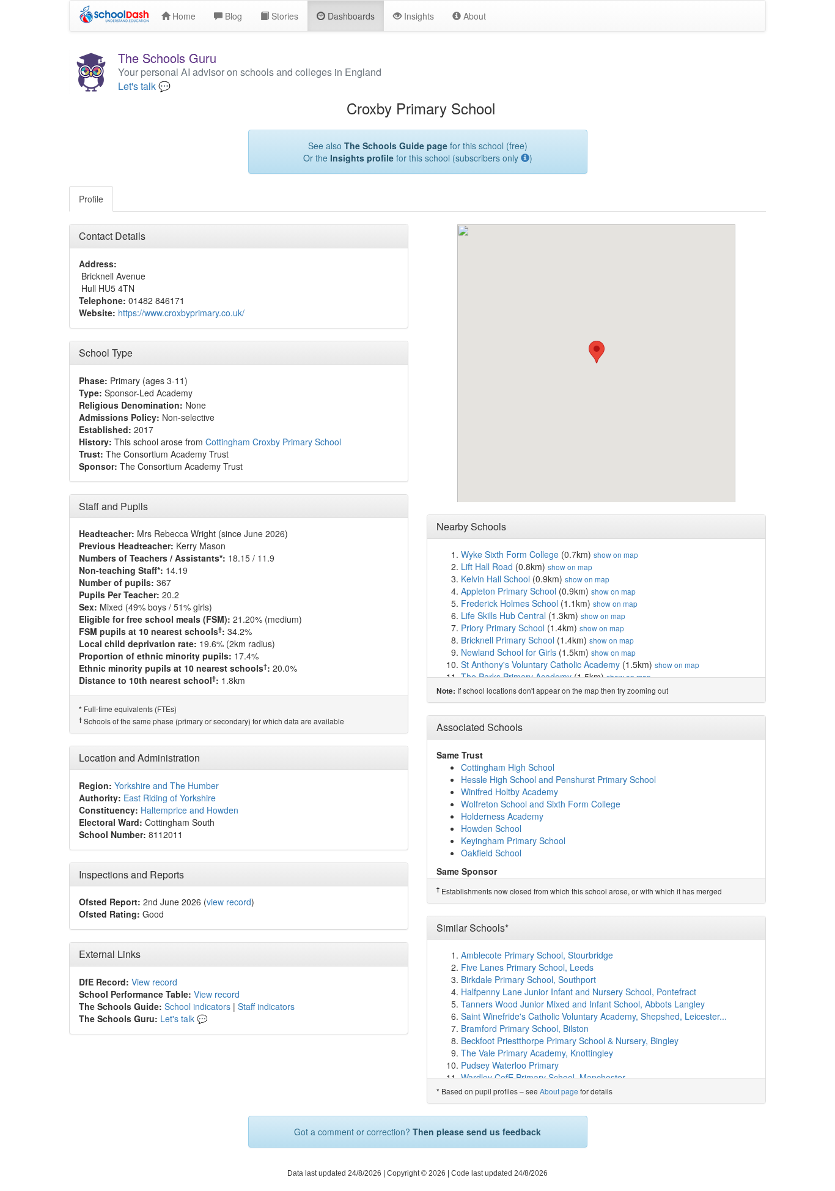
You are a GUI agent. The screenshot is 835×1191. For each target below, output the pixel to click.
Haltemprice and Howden (189, 810)
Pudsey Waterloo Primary (510, 1065)
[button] (597, 352)
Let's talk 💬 (144, 86)
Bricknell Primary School (507, 640)
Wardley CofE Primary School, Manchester (543, 1077)
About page (559, 1091)
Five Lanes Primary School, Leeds (527, 967)
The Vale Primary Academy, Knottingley (537, 1053)
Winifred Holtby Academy (509, 791)
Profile (91, 199)
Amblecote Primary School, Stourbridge (537, 955)
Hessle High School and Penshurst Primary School (558, 779)
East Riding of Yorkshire (169, 798)
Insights (418, 16)
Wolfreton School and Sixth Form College (540, 804)
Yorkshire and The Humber (166, 785)
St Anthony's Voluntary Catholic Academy (540, 664)
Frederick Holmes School (509, 603)
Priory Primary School (503, 627)
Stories (283, 16)
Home (183, 16)
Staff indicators (266, 1006)
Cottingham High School (507, 767)
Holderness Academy (502, 816)
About (473, 16)
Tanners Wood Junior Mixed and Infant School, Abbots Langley (583, 1004)
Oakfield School (491, 853)
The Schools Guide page (395, 145)
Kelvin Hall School (495, 579)
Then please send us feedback (477, 1132)
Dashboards (350, 16)
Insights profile (362, 158)
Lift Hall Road (487, 566)
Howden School (491, 828)
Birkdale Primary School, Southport (528, 979)
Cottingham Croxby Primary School (273, 442)
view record (229, 902)
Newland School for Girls (508, 652)
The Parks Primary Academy (516, 676)
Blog (232, 16)
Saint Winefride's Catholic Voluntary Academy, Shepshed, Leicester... (594, 1016)
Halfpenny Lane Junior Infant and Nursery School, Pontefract (578, 991)
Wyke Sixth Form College (510, 554)
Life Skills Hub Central (503, 615)
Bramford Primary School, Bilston (525, 1028)
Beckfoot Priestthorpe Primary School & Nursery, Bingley (570, 1040)
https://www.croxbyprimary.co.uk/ (181, 312)
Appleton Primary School (508, 591)
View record (154, 982)
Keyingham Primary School (513, 840)
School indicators (197, 1006)
